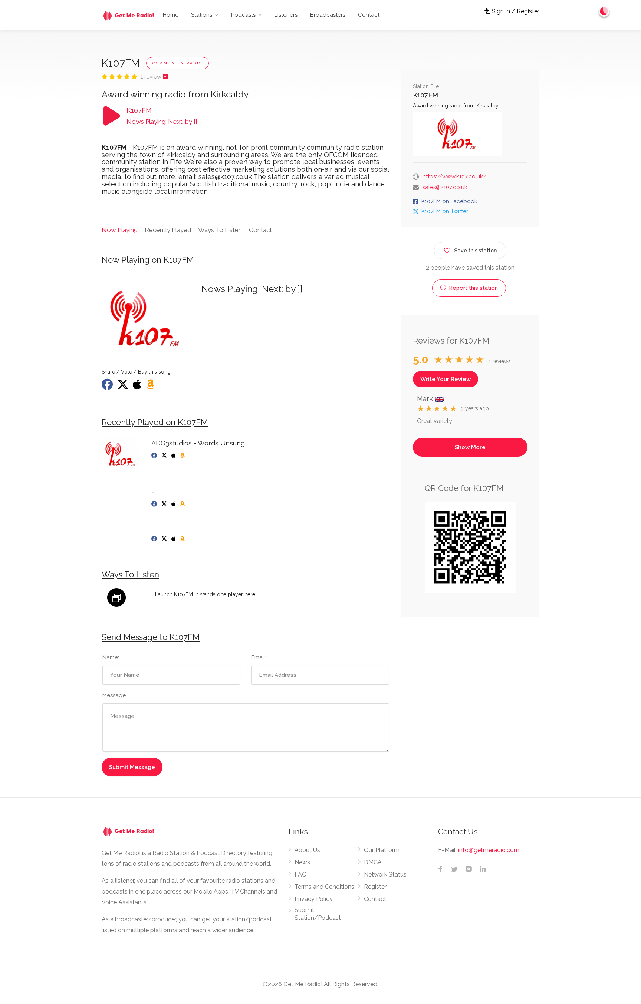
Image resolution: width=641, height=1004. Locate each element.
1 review (152, 76)
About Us (307, 850)
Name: (110, 657)
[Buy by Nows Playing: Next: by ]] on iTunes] (138, 386)
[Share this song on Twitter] (123, 386)
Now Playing (120, 229)
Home (170, 14)
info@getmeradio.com (488, 850)
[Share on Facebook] (108, 386)
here (249, 594)
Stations (201, 14)
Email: (258, 657)
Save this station (475, 251)
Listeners (286, 14)
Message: (114, 695)
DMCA (373, 862)
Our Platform (382, 850)
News (302, 862)
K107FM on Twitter (444, 211)
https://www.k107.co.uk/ (454, 176)
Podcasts (243, 14)
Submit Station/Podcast (318, 914)
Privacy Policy (314, 898)
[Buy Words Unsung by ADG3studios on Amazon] (183, 455)
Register (375, 886)
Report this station (472, 288)
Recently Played (168, 229)
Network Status (385, 874)
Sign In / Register (514, 11)
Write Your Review (445, 379)
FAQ (301, 874)
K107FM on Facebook (449, 201)
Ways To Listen (220, 229)
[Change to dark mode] (604, 11)
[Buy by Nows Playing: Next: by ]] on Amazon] (151, 386)
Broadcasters (327, 14)
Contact (368, 14)
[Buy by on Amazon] (183, 504)
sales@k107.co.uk (445, 187)
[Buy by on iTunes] (174, 504)
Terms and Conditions (324, 886)
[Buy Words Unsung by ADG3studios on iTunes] (174, 455)
